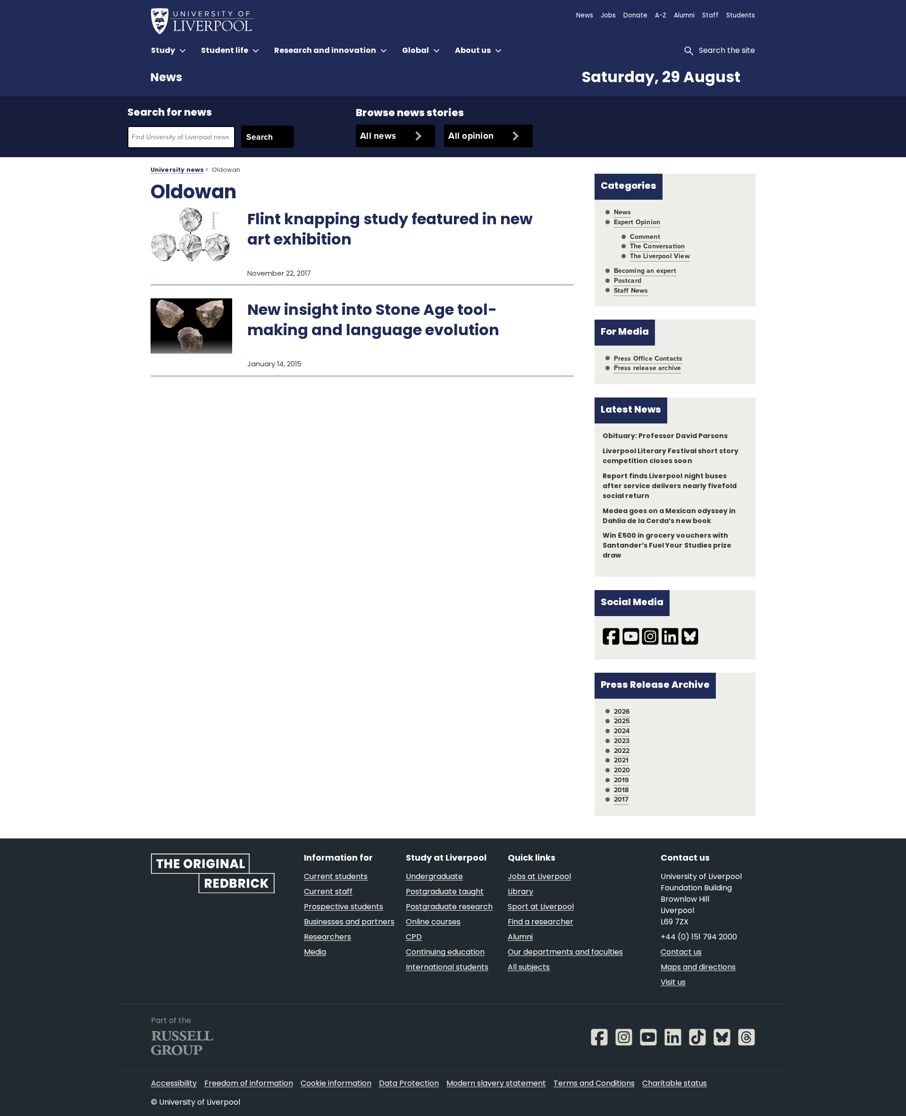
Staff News (631, 291)
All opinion (471, 136)
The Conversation (657, 246)
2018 (621, 790)
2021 (621, 760)
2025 (622, 721)
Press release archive (647, 368)
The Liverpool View (660, 256)
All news (378, 136)
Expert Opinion (637, 222)
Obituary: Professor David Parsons (665, 436)
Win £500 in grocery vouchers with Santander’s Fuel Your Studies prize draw (667, 546)
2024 (622, 731)
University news (177, 170)
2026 (622, 712)
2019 (621, 780)
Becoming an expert (645, 271)
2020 (622, 770)
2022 (622, 751)
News (166, 78)
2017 (621, 799)
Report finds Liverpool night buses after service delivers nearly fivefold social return (670, 486)
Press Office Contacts (648, 359)
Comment (645, 237)
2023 (622, 741)
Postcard (627, 281)
